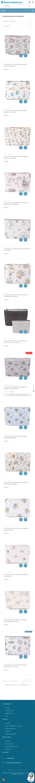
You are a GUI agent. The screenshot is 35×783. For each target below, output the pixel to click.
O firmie (7, 708)
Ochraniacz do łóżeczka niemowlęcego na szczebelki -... (17, 249)
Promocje (8, 741)
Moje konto (8, 749)
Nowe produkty (9, 744)
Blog (6, 716)
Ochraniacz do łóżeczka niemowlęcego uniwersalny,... (16, 575)
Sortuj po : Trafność (9, 21)
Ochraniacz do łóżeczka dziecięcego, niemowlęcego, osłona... (15, 665)
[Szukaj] (29, 6)
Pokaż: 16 (6, 26)
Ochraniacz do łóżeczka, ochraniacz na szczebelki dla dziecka (16, 295)
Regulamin (8, 731)
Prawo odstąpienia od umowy (13, 726)
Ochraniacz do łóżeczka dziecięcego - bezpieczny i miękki (16, 111)
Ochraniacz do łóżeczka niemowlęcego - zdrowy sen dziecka (16, 157)
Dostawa (7, 723)
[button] (25, 55)
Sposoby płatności (10, 728)
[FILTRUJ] (33, 391)
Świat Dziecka (8, 62)
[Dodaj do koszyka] (21, 55)
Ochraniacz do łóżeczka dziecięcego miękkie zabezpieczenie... (15, 387)
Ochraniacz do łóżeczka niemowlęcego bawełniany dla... (16, 529)
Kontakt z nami (9, 710)
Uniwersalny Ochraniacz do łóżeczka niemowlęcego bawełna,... (15, 620)
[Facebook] (27, 779)
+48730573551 (10, 758)
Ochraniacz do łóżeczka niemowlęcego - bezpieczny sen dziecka (16, 203)
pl (13, 762)
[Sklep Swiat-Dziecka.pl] (11, 2)
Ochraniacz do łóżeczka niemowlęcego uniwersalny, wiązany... (16, 483)
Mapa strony (8, 713)
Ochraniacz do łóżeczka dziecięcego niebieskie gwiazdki (15, 437)
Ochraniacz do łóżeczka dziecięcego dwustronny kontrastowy (15, 341)
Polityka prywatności (11, 734)
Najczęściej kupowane (11, 746)
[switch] (31, 780)
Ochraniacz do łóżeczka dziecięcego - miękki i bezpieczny (16, 65)
